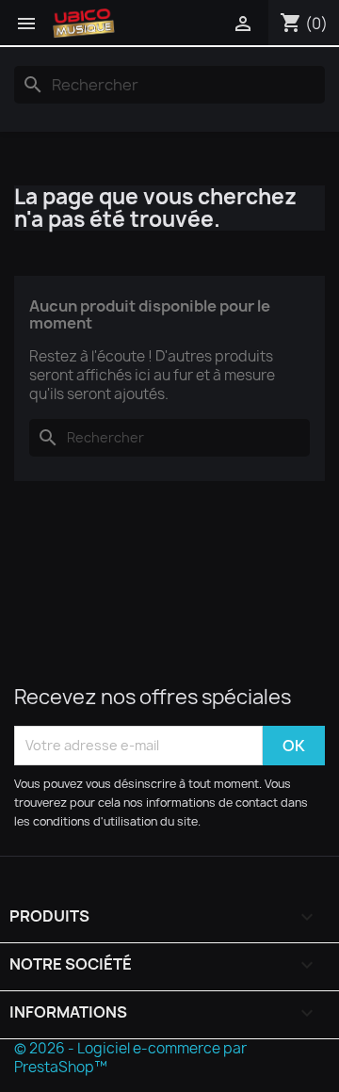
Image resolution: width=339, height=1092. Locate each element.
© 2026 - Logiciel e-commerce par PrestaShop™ (130, 1057)
